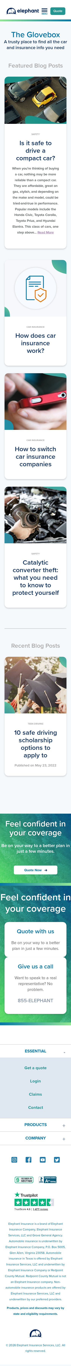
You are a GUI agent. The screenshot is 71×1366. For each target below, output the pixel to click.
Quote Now (33, 870)
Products (35, 1125)
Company (35, 1138)
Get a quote (35, 1068)
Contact (35, 1107)
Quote (57, 11)
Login (35, 1081)
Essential (35, 1051)
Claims (35, 1094)
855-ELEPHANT (35, 1001)
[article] (35, 162)
